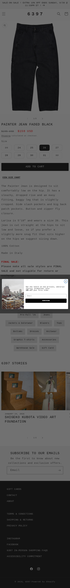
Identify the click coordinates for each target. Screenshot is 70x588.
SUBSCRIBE (46, 301)
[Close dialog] (65, 281)
